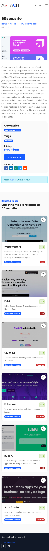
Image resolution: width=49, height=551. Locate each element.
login (12, 179)
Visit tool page (14, 157)
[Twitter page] (9, 546)
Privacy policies (8, 542)
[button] (46, 5)
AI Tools (13, 23)
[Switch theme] (40, 5)
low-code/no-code (29, 23)
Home (4, 23)
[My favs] (36, 5)
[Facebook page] (3, 546)
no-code (8, 141)
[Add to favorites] (43, 219)
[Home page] (10, 5)
